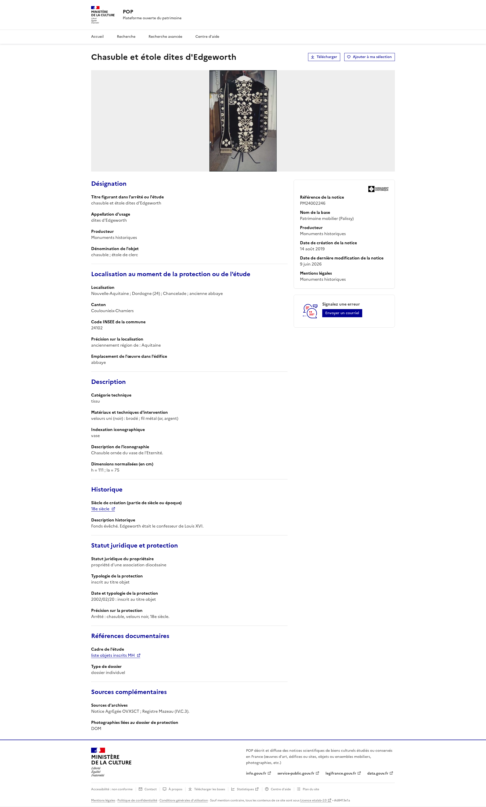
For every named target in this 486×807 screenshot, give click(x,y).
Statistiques (245, 789)
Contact (151, 789)
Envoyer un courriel (342, 313)
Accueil (97, 36)
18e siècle (100, 509)
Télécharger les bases (209, 789)
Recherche (126, 36)
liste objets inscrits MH (113, 655)
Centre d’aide (281, 789)
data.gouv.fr (377, 773)
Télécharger (327, 57)
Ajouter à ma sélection (372, 57)
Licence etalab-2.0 (313, 800)
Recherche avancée (165, 36)
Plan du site (311, 789)
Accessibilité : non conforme (112, 789)
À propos (175, 789)
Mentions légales (103, 800)
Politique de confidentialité (137, 800)
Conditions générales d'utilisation (183, 800)
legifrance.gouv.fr (341, 773)
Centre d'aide (207, 36)
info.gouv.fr (256, 773)
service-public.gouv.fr (295, 773)
